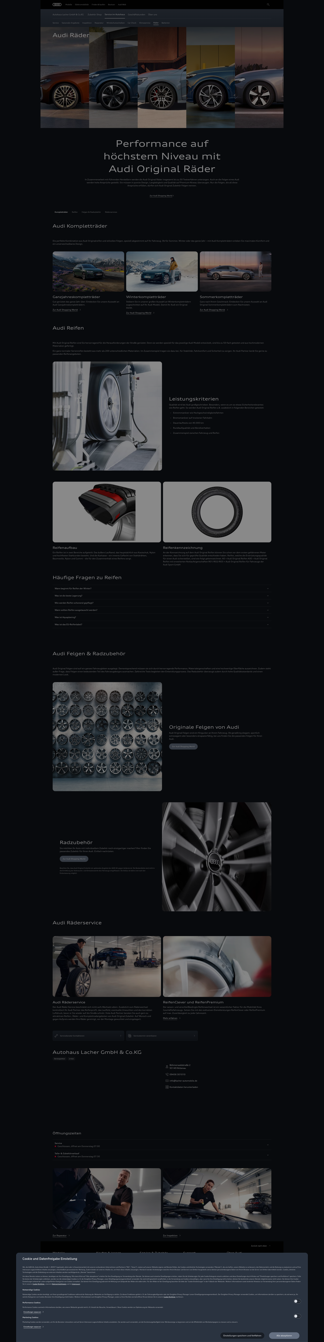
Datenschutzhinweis (59, 1284)
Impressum (76, 1284)
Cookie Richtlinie (38, 1284)
